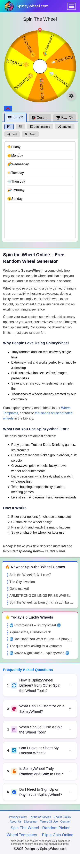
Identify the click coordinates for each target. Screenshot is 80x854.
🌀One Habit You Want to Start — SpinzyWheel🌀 (42, 639)
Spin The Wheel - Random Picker (40, 828)
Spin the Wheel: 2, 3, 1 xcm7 (30, 575)
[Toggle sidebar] (8, 108)
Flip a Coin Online (57, 835)
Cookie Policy (62, 816)
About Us (16, 821)
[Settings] (71, 95)
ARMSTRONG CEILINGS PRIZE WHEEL (40, 595)
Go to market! (19, 588)
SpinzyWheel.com (32, 6)
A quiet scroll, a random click (30, 632)
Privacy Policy (18, 816)
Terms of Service (40, 816)
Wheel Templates (22, 835)
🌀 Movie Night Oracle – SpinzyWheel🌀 (39, 653)
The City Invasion (22, 582)
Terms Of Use (49, 821)
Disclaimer (31, 821)
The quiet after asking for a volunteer (35, 646)
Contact (65, 821)
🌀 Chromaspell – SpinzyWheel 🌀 (35, 625)
